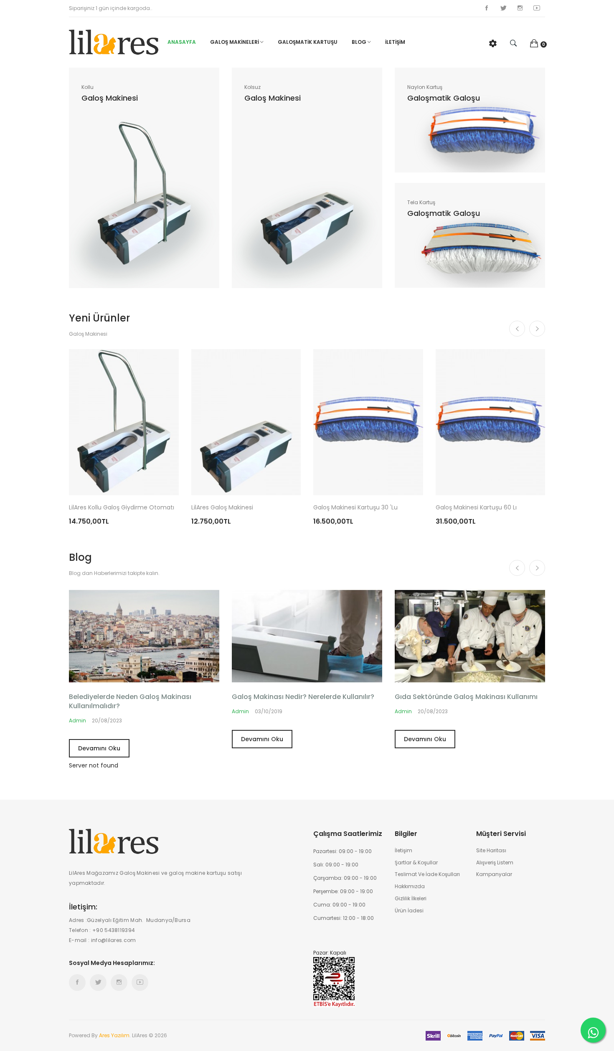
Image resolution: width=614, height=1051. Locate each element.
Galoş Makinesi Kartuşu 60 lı (476, 507)
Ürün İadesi (409, 910)
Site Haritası (491, 850)
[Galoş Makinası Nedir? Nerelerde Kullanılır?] (307, 635)
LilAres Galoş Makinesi (222, 507)
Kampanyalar (494, 874)
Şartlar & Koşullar (416, 862)
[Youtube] (536, 8)
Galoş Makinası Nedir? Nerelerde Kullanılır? (303, 697)
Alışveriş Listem (494, 862)
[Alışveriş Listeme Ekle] (162, 486)
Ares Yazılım (114, 1035)
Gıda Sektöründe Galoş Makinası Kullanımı (466, 697)
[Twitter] (503, 8)
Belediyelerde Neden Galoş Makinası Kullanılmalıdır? (130, 701)
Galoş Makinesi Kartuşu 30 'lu (355, 507)
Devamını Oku (99, 748)
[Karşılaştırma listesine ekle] (149, 486)
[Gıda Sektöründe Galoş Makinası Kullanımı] (470, 635)
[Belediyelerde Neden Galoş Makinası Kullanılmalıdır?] (144, 635)
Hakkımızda (410, 886)
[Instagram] (520, 8)
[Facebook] (486, 8)
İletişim (403, 850)
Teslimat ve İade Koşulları (427, 874)
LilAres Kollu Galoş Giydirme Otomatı (121, 507)
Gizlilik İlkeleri (410, 898)
